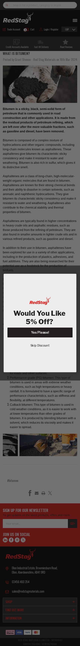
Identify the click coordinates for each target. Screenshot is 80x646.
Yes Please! (40, 332)
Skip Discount (40, 345)
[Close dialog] (71, 278)
